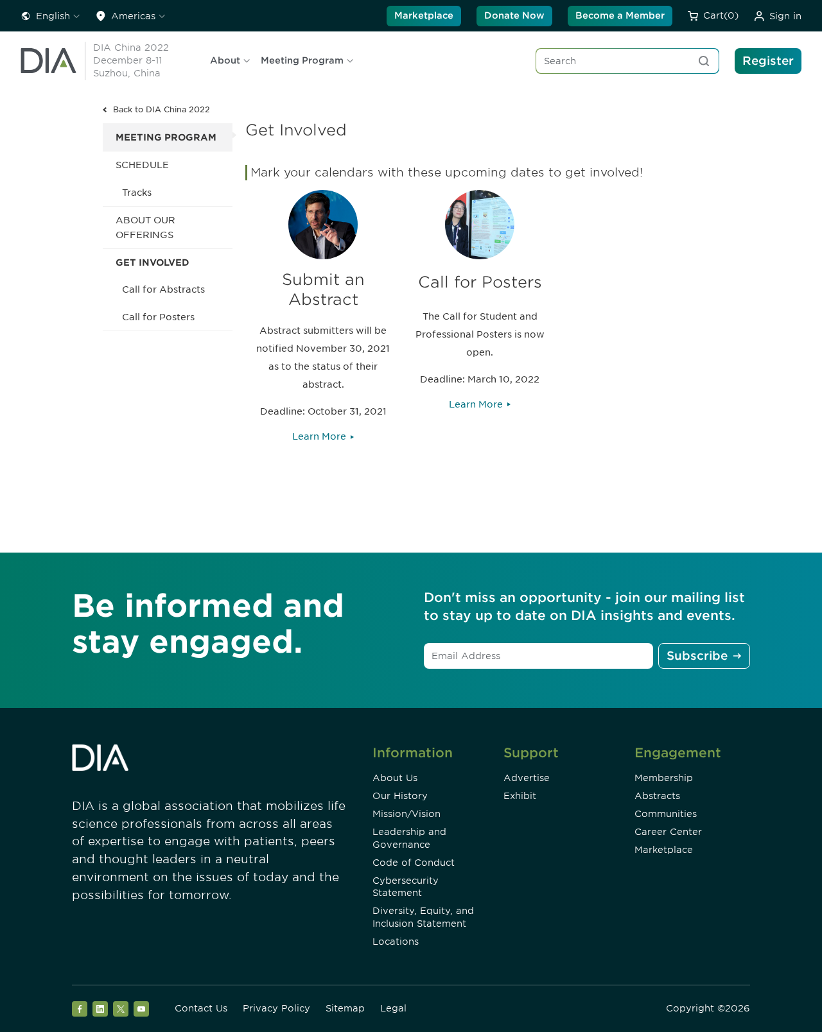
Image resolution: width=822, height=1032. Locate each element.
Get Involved (152, 262)
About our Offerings (145, 227)
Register (768, 60)
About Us (394, 778)
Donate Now (514, 15)
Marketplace (423, 15)
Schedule (142, 165)
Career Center (668, 832)
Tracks (137, 192)
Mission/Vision (406, 814)
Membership (663, 778)
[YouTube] (141, 1009)
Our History (400, 796)
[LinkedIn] (100, 1009)
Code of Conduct (413, 862)
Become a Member (620, 15)
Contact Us (201, 1008)
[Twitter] (120, 1009)
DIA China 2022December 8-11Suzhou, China (131, 60)
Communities (665, 814)
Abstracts (657, 796)
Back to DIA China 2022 (161, 109)
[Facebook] (79, 1009)
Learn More (319, 436)
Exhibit (519, 796)
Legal (393, 1008)
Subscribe (697, 655)
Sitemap (345, 1008)
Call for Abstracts (163, 289)
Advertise (526, 778)
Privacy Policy (276, 1008)
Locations (395, 941)
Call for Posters (158, 317)
